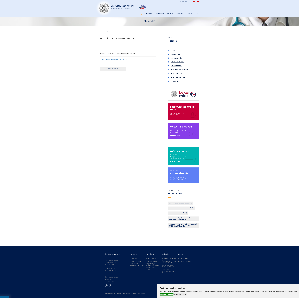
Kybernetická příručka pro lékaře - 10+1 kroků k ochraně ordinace (181, 218)
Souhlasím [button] (163, 294)
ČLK (108, 32)
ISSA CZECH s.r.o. (141, 293)
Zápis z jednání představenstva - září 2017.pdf (114, 59)
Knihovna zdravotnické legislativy (180, 203)
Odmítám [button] (170, 294)
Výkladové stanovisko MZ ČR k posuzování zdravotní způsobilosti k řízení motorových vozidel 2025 (182, 225)
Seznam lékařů (182, 213)
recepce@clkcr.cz (113, 270)
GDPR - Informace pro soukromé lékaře (181, 208)
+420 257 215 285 (112, 268)
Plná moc (171, 213)
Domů (102, 32)
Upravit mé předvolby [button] (180, 294)
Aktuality (115, 32)
